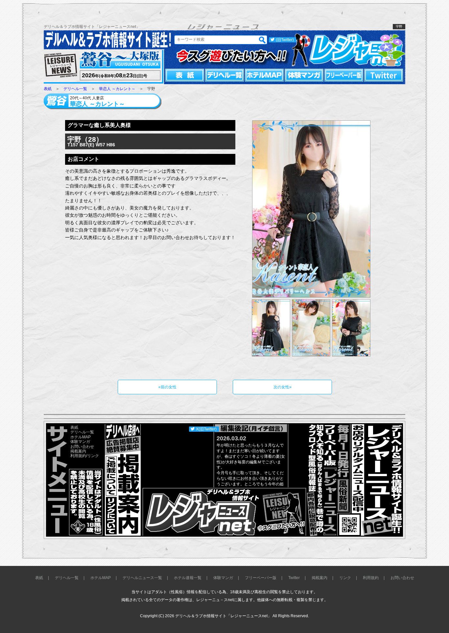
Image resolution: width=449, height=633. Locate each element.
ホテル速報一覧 (187, 577)
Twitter (383, 75)
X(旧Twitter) (206, 429)
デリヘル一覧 (224, 75)
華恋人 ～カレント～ (117, 88)
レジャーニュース (61, 65)
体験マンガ (304, 75)
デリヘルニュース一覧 (142, 577)
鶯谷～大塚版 (119, 60)
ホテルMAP (264, 75)
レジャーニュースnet (348, 49)
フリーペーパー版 (343, 75)
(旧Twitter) (285, 39)
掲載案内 (78, 451)
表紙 (184, 75)
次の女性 (281, 387)
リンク (93, 455)
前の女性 (169, 387)
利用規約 (78, 455)
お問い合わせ (82, 446)
